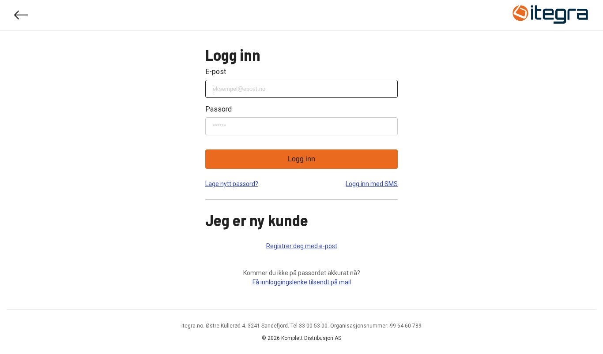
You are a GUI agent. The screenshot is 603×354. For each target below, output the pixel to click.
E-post (215, 71)
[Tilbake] (21, 15)
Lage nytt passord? (231, 183)
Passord (218, 109)
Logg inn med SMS (372, 183)
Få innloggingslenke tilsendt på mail (302, 282)
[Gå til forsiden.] (550, 15)
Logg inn (301, 159)
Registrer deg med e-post (301, 246)
